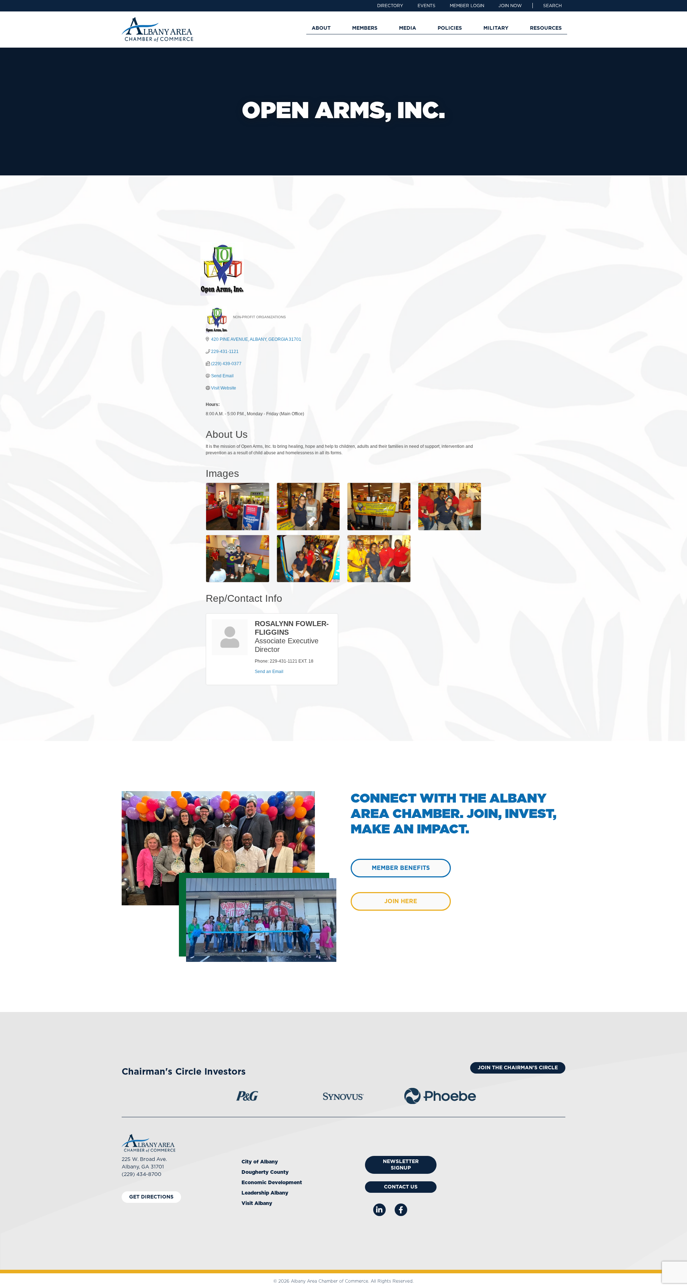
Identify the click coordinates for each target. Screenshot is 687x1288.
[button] (552, 5)
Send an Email (269, 671)
